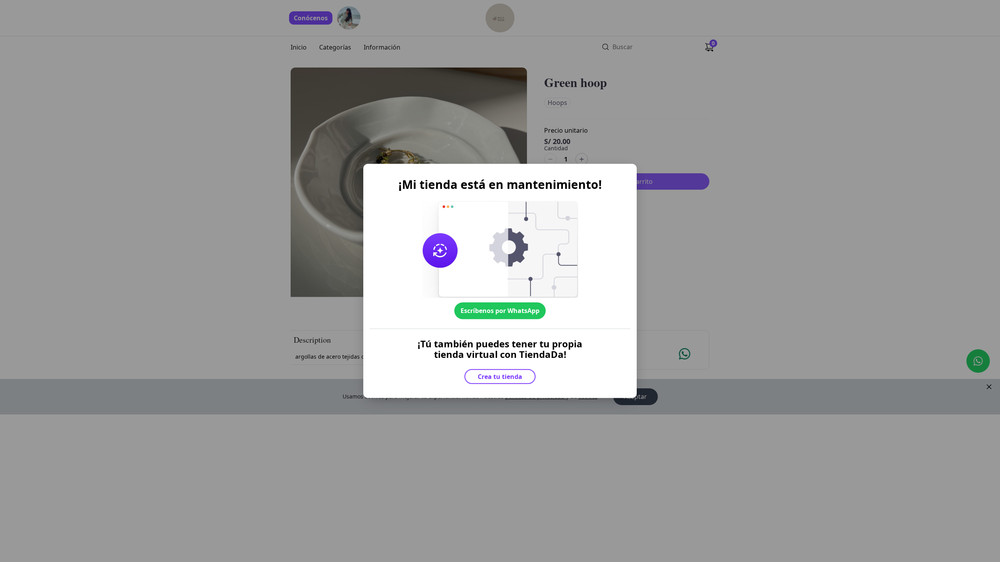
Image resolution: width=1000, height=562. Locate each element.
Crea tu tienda (500, 376)
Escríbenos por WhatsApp (500, 310)
